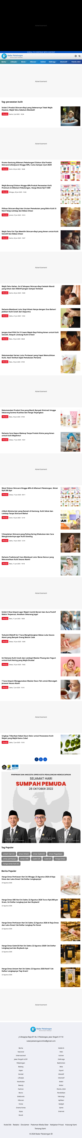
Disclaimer (25, 1125)
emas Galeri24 (39, 854)
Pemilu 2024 (76, 62)
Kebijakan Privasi (57, 1125)
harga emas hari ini (11, 863)
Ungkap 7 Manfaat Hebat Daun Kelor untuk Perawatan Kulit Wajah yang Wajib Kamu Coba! (27, 737)
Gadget (61, 1104)
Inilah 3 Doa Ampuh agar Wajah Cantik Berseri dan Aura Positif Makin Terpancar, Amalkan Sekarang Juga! (29, 613)
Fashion (21, 1089)
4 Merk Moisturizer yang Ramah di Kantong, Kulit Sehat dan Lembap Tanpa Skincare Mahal (27, 512)
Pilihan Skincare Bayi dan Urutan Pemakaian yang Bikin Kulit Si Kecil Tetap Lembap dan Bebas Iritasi (29, 209)
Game (61, 1108)
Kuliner (43, 62)
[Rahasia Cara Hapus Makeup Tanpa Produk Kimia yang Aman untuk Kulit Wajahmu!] (70, 442)
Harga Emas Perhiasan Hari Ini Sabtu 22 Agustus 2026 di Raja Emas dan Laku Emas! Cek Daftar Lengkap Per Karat (30, 924)
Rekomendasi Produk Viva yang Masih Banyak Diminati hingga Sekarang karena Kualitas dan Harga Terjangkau (29, 411)
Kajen (21, 1070)
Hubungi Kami (71, 1125)
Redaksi (16, 1125)
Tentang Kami (40, 1128)
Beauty (5, 114)
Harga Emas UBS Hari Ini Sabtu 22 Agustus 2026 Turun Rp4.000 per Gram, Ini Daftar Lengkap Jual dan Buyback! (30, 901)
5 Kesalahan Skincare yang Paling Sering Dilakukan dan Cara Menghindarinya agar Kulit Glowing (28, 535)
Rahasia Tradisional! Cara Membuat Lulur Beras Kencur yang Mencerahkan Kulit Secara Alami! (28, 558)
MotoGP (61, 1074)
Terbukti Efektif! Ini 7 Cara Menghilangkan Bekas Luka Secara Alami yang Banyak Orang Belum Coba (28, 636)
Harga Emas (60, 859)
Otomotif (63, 62)
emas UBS (24, 859)
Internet (61, 1111)
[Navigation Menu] (79, 56)
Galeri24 (47, 859)
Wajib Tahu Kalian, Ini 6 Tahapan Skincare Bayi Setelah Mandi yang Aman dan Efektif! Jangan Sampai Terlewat (28, 287)
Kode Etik (7, 1125)
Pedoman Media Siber (40, 1125)
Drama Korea (21, 1108)
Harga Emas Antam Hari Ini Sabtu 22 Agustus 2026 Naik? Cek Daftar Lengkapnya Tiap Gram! (27, 970)
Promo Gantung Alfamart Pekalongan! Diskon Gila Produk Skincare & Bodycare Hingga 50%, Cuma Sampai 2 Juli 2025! (27, 163)
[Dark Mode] (76, 56)
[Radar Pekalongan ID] (12, 56)
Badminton (61, 1063)
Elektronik (20, 1096)
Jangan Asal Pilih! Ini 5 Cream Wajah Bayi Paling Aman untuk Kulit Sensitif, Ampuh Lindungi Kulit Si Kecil (30, 333)
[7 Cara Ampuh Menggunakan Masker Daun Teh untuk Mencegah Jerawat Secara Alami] (70, 689)
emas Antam (24, 854)
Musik (21, 1115)
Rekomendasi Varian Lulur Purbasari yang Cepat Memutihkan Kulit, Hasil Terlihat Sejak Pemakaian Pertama (28, 356)
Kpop (21, 1111)
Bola (61, 1067)
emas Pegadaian (55, 854)
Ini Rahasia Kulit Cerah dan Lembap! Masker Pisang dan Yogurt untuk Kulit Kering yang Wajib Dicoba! (29, 659)
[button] (4, 61)
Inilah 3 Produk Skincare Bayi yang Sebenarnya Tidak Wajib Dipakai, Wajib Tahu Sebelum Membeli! (27, 108)
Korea (21, 1104)
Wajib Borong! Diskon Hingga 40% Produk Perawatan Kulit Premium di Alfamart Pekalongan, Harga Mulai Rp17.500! (27, 186)
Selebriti (61, 1048)
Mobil (61, 1082)
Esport (61, 1070)
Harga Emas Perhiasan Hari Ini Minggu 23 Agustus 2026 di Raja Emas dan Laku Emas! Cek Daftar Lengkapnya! (28, 878)
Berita (3, 62)
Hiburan (33, 62)
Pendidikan (61, 1093)
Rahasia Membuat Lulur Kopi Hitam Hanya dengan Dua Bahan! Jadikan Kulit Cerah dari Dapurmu (29, 310)
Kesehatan (21, 1082)
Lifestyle (13, 62)
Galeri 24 (36, 859)
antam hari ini (8, 854)
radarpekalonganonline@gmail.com (41, 1041)
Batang (20, 1067)
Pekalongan (21, 1063)
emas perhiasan (9, 859)
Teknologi (61, 1096)
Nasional (21, 1052)
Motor (61, 1085)
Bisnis (23, 62)
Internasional (21, 1055)
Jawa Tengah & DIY (21, 1059)
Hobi (61, 1052)
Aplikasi (61, 1100)
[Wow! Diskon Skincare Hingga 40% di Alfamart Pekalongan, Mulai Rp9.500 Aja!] (70, 497)
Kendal (20, 1074)
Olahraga (52, 62)
